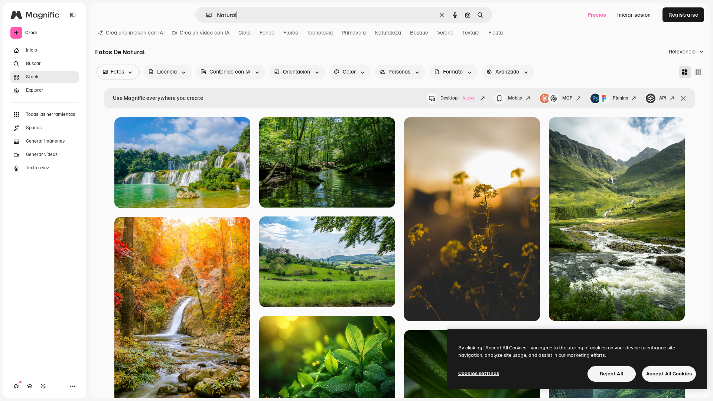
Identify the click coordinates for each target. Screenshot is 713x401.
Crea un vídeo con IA (204, 32)
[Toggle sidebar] (73, 15)
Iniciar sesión (634, 15)
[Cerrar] (683, 98)
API (662, 98)
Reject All (612, 374)
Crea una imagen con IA (134, 32)
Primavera (354, 32)
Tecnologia (320, 32)
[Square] (698, 72)
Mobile (515, 98)
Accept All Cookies (669, 374)
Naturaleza (388, 32)
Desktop (457, 98)
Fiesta (495, 32)
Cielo (244, 32)
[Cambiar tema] (43, 386)
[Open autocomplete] (206, 15)
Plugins (620, 98)
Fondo (267, 32)
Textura (470, 32)
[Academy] (30, 386)
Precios (596, 15)
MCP (567, 98)
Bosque (419, 32)
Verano (445, 32)
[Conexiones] (16, 386)
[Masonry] (685, 72)
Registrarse (683, 15)
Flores (290, 32)
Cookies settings (478, 373)
